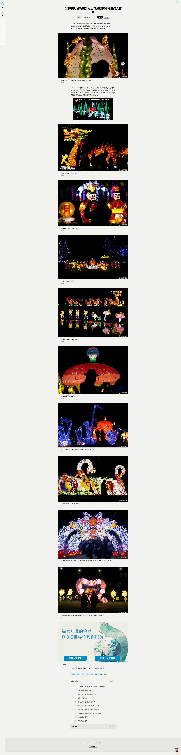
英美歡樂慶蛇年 (82, 721)
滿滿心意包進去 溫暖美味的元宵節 (88, 706)
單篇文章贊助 (75, 658)
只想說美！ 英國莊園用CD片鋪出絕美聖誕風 (91, 687)
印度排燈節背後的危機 (84, 690)
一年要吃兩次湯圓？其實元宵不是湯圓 (89, 713)
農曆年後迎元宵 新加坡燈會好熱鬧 (88, 709)
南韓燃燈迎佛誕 (82, 717)
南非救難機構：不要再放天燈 (86, 694)
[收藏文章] (94, 17)
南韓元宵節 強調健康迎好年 (86, 702)
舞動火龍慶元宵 (82, 698)
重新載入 (93, 746)
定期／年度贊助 (107, 658)
